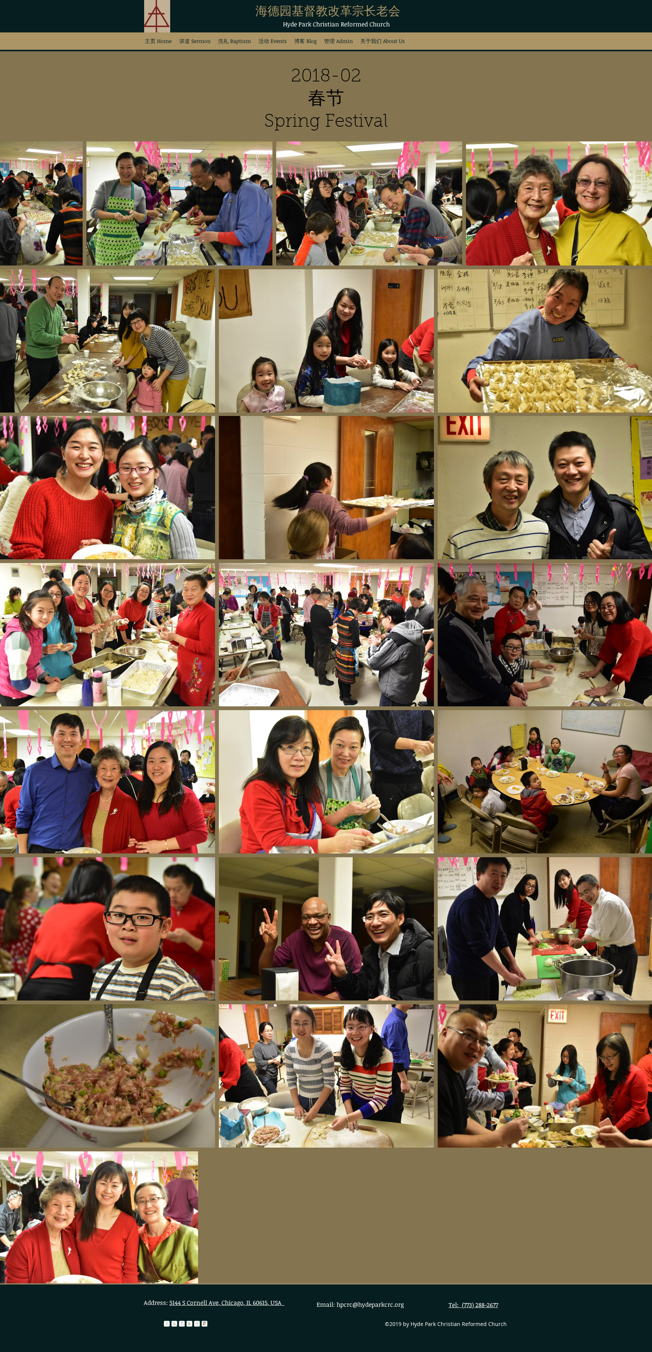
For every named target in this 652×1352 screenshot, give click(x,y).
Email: (327, 1304)
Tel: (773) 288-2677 (473, 1305)
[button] (234, 41)
